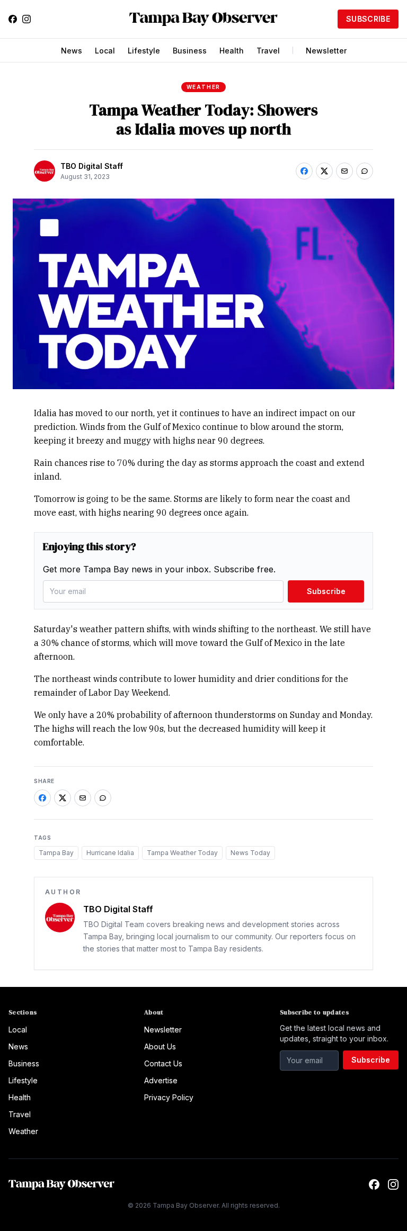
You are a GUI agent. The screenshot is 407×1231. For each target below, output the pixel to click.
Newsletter (326, 50)
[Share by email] (344, 171)
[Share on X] (324, 171)
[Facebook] (12, 19)
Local (105, 50)
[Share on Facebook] (304, 171)
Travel (268, 50)
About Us (160, 1046)
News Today (250, 853)
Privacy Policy (168, 1097)
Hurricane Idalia (110, 853)
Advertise (161, 1080)
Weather (204, 87)
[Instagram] (26, 19)
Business (190, 50)
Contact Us (163, 1063)
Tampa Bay (56, 853)
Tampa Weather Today (182, 853)
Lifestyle (144, 50)
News (71, 50)
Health (231, 50)
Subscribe (368, 18)
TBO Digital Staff (91, 165)
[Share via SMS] (364, 171)
